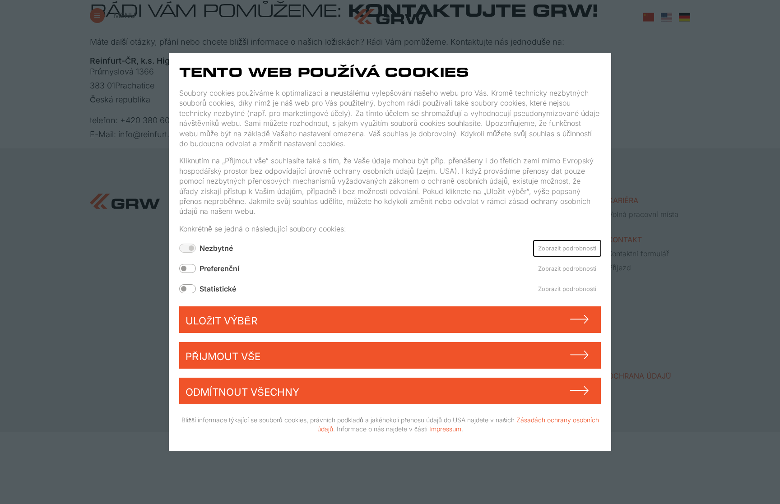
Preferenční (219, 268)
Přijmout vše (223, 356)
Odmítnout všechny (242, 392)
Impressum (445, 428)
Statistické (218, 288)
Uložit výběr (221, 320)
